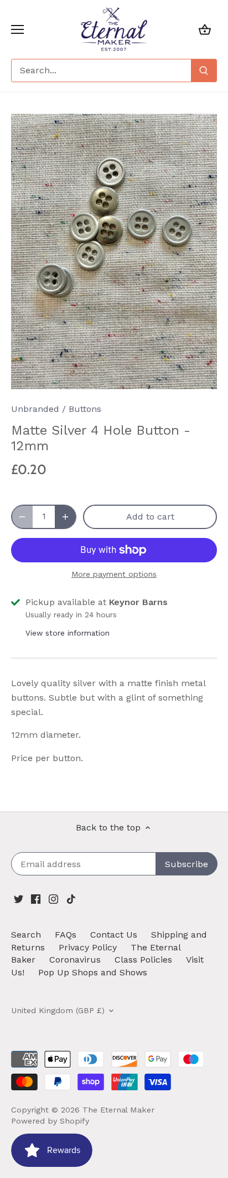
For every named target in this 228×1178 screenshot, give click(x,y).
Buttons (85, 409)
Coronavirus (75, 959)
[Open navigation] (17, 29)
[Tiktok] (71, 898)
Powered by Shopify (50, 1120)
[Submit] (203, 70)
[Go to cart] (204, 29)
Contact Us (113, 934)
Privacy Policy (88, 947)
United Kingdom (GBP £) (58, 1010)
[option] (114, 251)
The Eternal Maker (118, 1109)
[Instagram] (53, 898)
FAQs (65, 934)
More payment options (114, 574)
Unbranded (35, 409)
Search (26, 934)
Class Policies (143, 959)
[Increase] (65, 516)
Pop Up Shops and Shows (92, 972)
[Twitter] (18, 898)
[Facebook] (35, 898)
